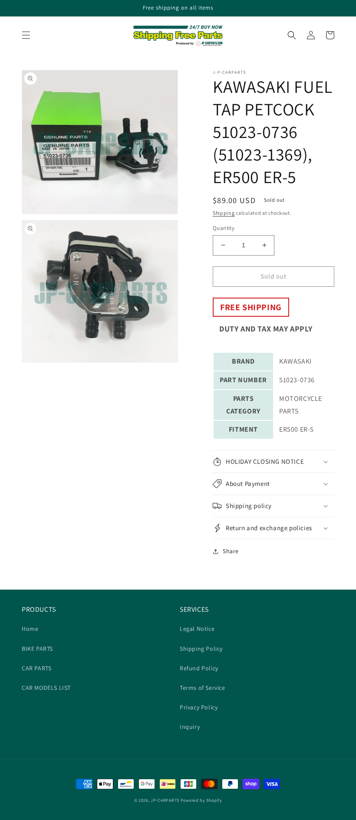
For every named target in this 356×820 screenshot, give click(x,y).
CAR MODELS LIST (46, 688)
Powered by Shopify (201, 800)
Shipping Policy (201, 649)
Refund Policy (199, 668)
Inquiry (190, 727)
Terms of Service (202, 688)
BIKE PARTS (37, 649)
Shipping (224, 213)
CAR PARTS (36, 668)
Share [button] (231, 551)
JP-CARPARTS (165, 800)
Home (30, 629)
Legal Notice (197, 629)
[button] (26, 35)
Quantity (223, 228)
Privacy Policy (199, 707)
